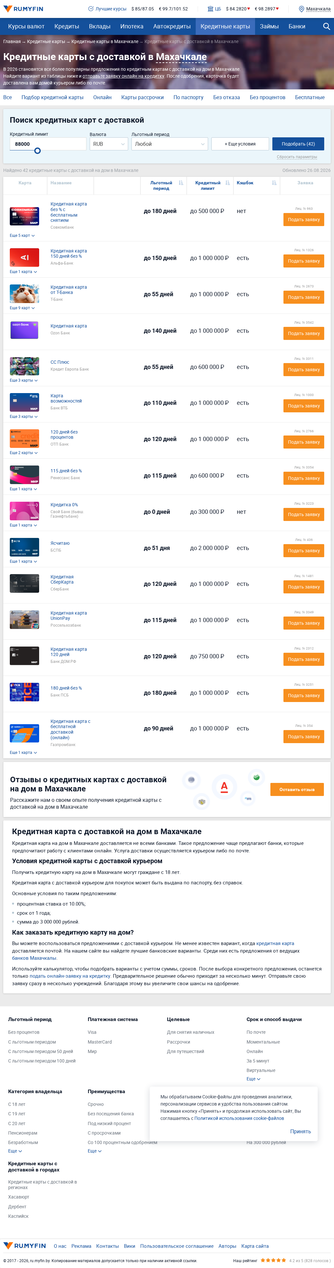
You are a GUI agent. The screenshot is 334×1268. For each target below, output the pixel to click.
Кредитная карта (69, 326)
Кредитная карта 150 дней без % (69, 253)
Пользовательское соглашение (177, 1246)
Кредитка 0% (64, 505)
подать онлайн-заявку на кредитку (70, 975)
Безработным (23, 1142)
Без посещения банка (111, 1114)
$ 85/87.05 (142, 9)
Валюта (98, 134)
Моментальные (263, 1042)
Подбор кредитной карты (53, 97)
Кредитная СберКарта (62, 579)
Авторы (227, 1246)
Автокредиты (172, 26)
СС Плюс (60, 362)
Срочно (96, 1104)
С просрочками (104, 1133)
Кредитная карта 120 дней (69, 652)
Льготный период (150, 134)
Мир (92, 1051)
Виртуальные (261, 1070)
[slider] (37, 150)
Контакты (107, 1246)
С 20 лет (16, 1123)
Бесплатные (310, 97)
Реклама (81, 1246)
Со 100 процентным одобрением (122, 1142)
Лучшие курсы (111, 9)
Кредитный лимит (29, 134)
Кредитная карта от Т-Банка (69, 290)
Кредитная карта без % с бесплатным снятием (69, 212)
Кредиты (66, 26)
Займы (269, 26)
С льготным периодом (32, 1042)
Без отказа (226, 97)
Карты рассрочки (142, 97)
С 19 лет (16, 1114)
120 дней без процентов (64, 434)
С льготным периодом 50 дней (40, 1051)
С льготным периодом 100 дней (42, 1061)
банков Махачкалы (34, 958)
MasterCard (100, 1042)
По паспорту (189, 97)
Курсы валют (26, 26)
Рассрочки (178, 1042)
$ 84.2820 (236, 9)
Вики (129, 1246)
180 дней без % (66, 688)
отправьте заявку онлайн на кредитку (123, 76)
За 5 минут (258, 1061)
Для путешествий (185, 1051)
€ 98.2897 (265, 9)
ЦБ (218, 9)
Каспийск (18, 1216)
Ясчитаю (60, 543)
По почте (256, 1032)
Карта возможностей (66, 398)
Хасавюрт (18, 1197)
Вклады (100, 26)
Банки (297, 26)
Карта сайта (255, 1246)
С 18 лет (16, 1104)
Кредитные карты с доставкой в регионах (42, 1184)
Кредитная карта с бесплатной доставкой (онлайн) (70, 730)
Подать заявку (304, 219)
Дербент (17, 1207)
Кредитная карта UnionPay (69, 615)
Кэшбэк (245, 182)
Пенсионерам (22, 1133)
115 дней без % (66, 471)
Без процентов (267, 97)
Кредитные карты (225, 26)
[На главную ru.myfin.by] (24, 1245)
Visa (92, 1032)
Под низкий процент (109, 1123)
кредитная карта (275, 943)
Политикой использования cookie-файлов (239, 1118)
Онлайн (102, 97)
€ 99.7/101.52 (173, 9)
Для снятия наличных (190, 1032)
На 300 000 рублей (266, 1142)
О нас (60, 1246)
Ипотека (132, 26)
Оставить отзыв (297, 789)
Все (7, 97)
